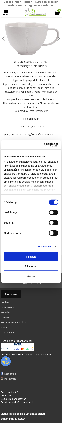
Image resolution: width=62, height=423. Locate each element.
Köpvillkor (6, 312)
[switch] (53, 212)
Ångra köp (11, 294)
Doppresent (7, 332)
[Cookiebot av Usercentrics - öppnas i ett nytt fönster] (44, 145)
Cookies (5, 302)
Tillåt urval (31, 266)
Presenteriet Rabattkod (14, 322)
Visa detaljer (44, 246)
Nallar (4, 327)
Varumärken (7, 307)
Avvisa (31, 276)
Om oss (5, 317)
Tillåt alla (31, 256)
